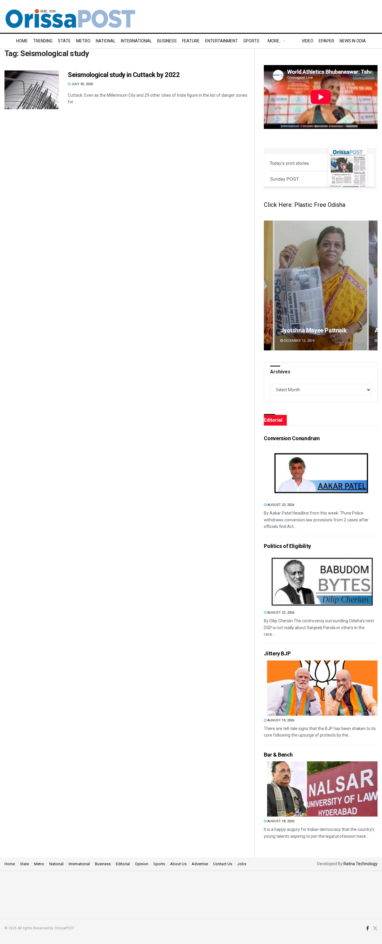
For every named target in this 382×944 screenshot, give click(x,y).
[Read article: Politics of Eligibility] (322, 580)
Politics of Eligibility (287, 546)
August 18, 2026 (280, 821)
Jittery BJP (277, 653)
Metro (83, 41)
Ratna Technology (361, 863)
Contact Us (222, 864)
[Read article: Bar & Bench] (322, 789)
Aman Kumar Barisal (307, 330)
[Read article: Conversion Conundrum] (322, 472)
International (136, 41)
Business (167, 41)
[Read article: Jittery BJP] (322, 688)
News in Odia (353, 41)
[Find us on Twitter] (375, 928)
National (105, 41)
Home (22, 41)
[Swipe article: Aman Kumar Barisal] (320, 285)
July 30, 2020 (81, 84)
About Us (178, 864)
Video (307, 41)
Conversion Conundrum (292, 438)
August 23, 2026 (280, 505)
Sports (251, 41)
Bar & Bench (278, 754)
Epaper (326, 41)
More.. (274, 41)
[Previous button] (268, 285)
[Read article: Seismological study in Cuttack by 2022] (31, 89)
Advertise (200, 864)
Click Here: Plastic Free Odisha (304, 204)
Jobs (241, 864)
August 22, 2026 (280, 613)
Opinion (141, 864)
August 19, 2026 (280, 720)
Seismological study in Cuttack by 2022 (124, 74)
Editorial (123, 864)
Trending (43, 41)
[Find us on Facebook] (367, 928)
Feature (191, 41)
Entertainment (221, 41)
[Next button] (373, 285)
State (64, 41)
